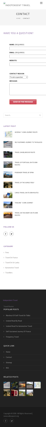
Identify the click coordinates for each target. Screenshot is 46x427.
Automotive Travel (12, 268)
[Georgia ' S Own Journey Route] (37, 385)
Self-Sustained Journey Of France (18, 331)
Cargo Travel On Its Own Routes (26, 193)
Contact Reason (16, 73)
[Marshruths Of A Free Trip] (22, 393)
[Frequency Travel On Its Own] (14, 385)
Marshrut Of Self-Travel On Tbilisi (18, 315)
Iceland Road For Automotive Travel (19, 326)
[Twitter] (11, 234)
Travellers (9, 273)
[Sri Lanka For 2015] (22, 385)
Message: (13, 81)
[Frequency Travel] (14, 393)
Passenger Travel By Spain (24, 173)
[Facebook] (6, 234)
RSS (7, 368)
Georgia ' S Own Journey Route (26, 132)
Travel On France (11, 257)
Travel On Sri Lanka (12, 262)
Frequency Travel (12, 337)
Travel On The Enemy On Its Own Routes (26, 214)
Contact (9, 357)
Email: (16, 52)
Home (18, 18)
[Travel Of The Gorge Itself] (7, 393)
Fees (7, 252)
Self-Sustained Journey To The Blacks (28, 142)
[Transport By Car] (30, 393)
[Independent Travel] (17, 4)
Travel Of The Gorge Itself (24, 183)
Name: (16, 44)
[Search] (40, 115)
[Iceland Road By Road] (30, 385)
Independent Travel (10, 300)
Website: (13, 60)
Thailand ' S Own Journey (24, 203)
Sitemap (9, 362)
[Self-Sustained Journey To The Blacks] (7, 385)
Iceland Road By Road (14, 321)
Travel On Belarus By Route (25, 152)
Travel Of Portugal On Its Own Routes (26, 163)
